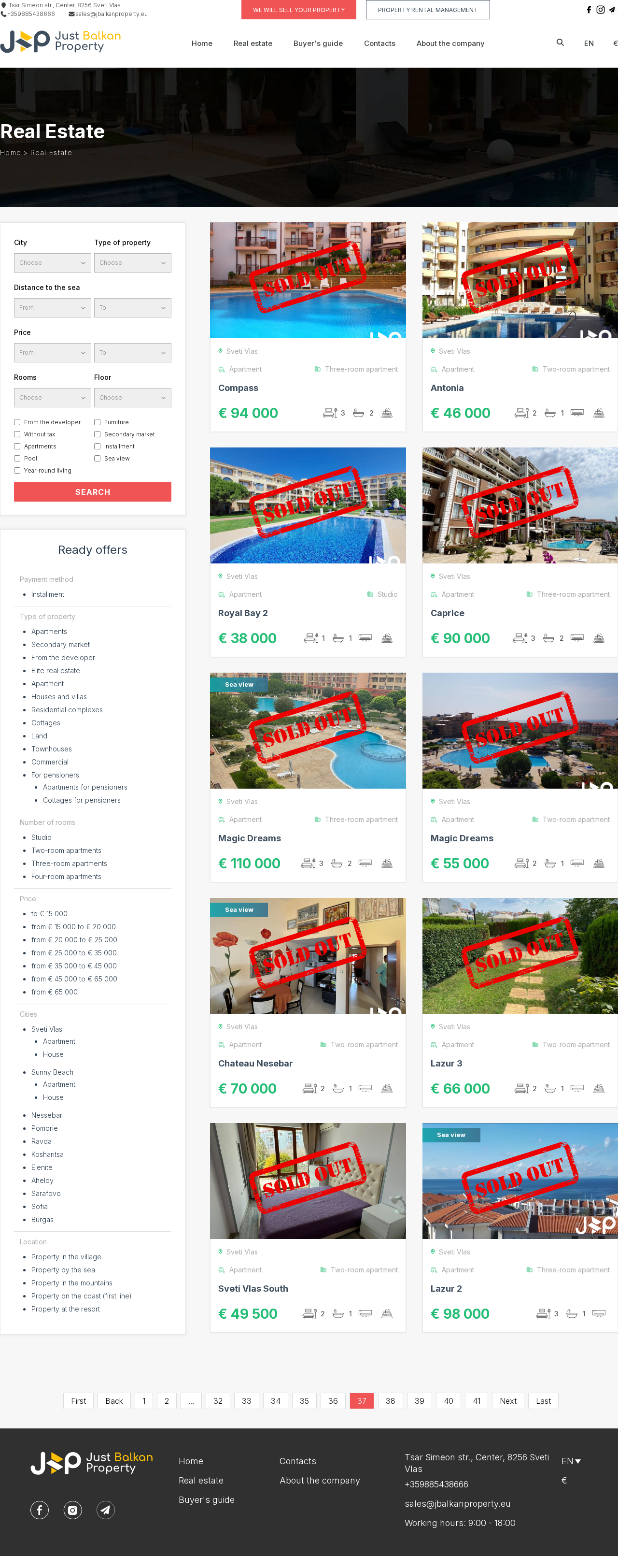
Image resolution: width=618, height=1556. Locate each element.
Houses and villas (59, 696)
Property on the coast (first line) (81, 1296)
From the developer (52, 422)
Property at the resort (65, 1309)
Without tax (39, 434)
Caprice (447, 613)
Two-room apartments (66, 850)
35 (304, 1401)
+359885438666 (31, 13)
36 (333, 1401)
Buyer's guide (318, 43)
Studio (41, 837)
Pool (30, 458)
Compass (238, 388)
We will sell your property (299, 10)
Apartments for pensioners (85, 787)
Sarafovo (46, 1193)
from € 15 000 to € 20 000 (73, 926)
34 (276, 1401)
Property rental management (428, 10)
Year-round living (47, 470)
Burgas (42, 1219)
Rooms (25, 377)
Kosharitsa (47, 1154)
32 (218, 1401)
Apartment (47, 683)
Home (202, 43)
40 (448, 1401)
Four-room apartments (66, 876)
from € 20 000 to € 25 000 (74, 940)
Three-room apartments (69, 863)
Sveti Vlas (46, 1029)
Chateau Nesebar (255, 1063)
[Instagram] (600, 9)
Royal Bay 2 (243, 613)
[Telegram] (612, 9)
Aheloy (42, 1180)
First (78, 1401)
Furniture (116, 422)
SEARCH (93, 492)
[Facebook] (589, 9)
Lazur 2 (446, 1288)
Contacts (379, 43)
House (53, 1054)
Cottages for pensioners (82, 800)
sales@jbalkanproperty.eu (111, 13)
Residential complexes (67, 710)
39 (419, 1401)
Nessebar (46, 1115)
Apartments (40, 446)
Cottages (45, 723)
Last (543, 1401)
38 (390, 1401)
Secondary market (129, 434)
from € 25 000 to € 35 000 (74, 953)
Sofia (39, 1206)
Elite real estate (55, 670)
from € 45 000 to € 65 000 (74, 979)
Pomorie (44, 1128)
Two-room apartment (576, 369)
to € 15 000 (49, 913)
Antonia (447, 388)
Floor (102, 377)
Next (508, 1401)
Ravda (41, 1141)
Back (114, 1401)
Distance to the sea (47, 287)
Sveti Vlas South (253, 1288)
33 (247, 1401)
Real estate (253, 43)
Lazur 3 (447, 1063)
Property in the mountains (71, 1283)
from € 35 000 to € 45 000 (74, 966)
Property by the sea (63, 1270)
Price (22, 332)
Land (39, 736)
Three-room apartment (361, 369)
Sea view (117, 458)
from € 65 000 (54, 992)
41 (476, 1401)
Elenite (42, 1167)
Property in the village (66, 1257)
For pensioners (55, 775)
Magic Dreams (249, 838)
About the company (451, 43)
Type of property (122, 242)
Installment (119, 446)
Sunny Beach (52, 1072)
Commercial (50, 762)
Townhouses (51, 749)
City (20, 242)
